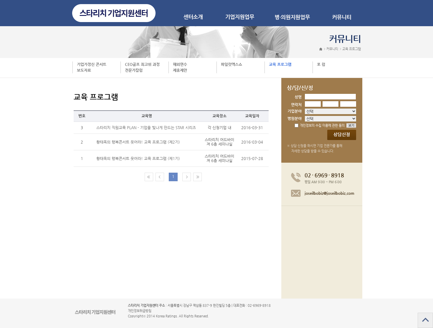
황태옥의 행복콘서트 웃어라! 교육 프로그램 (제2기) (138, 142)
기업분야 (294, 111)
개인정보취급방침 (139, 311)
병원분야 (294, 118)
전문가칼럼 (134, 70)
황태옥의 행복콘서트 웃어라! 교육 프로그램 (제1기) (138, 158)
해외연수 (180, 64)
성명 (298, 97)
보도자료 (84, 70)
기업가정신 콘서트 (91, 64)
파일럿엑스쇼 (231, 64)
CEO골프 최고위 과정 (142, 64)
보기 (354, 125)
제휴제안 (180, 70)
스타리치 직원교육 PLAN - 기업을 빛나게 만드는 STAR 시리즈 (146, 127)
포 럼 (321, 64)
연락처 (296, 104)
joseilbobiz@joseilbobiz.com (329, 193)
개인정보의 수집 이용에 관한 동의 (322, 125)
